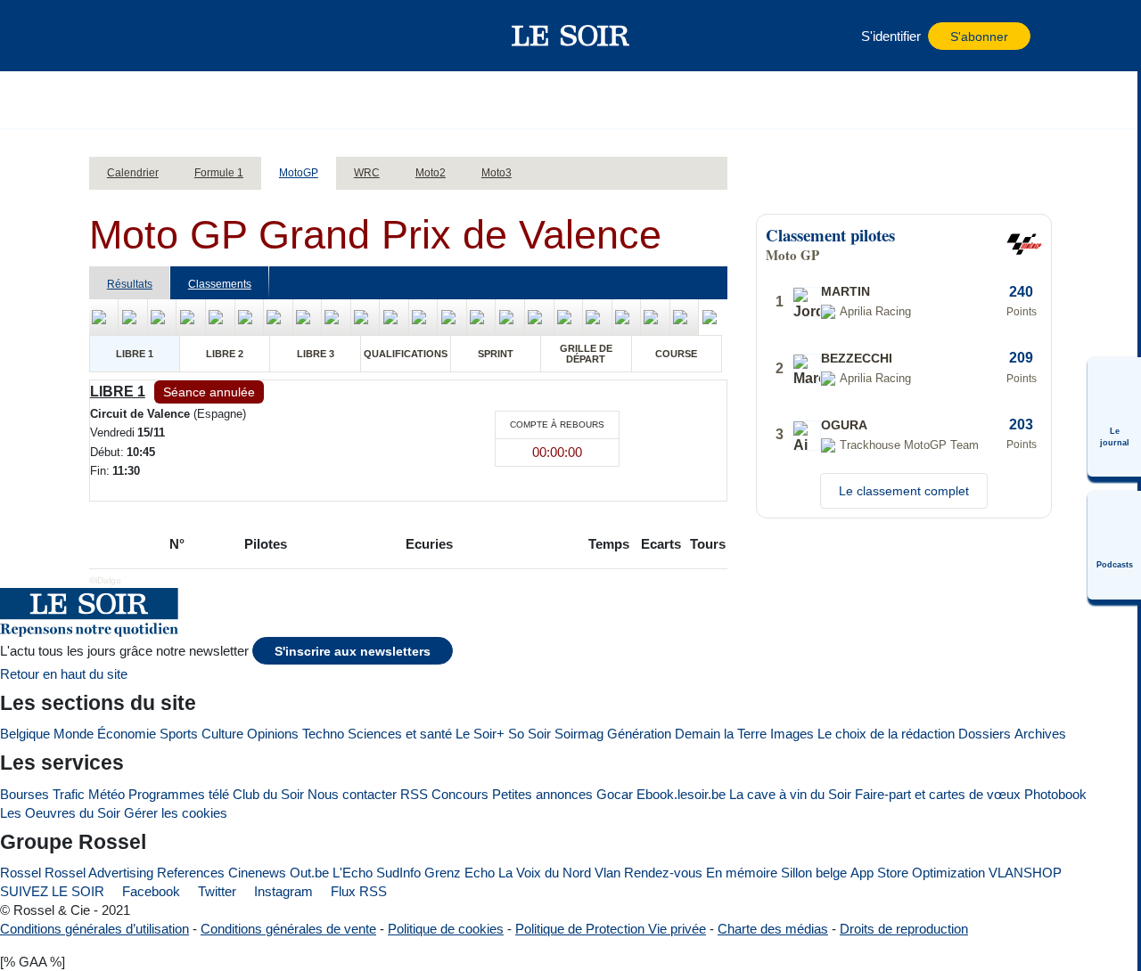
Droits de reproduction (904, 928)
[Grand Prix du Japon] (539, 317)
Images (792, 733)
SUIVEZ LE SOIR (52, 891)
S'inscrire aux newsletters (353, 651)
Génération (639, 733)
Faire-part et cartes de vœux (938, 794)
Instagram (281, 891)
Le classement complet (904, 491)
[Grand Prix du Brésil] (133, 317)
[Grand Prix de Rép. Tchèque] (336, 317)
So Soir (529, 733)
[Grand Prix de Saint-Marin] (481, 317)
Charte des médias (773, 928)
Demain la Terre (721, 733)
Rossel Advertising (99, 872)
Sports (179, 733)
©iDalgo (105, 580)
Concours (459, 794)
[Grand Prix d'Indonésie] (569, 317)
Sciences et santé (400, 733)
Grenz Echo (459, 872)
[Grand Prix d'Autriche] (510, 317)
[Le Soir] (571, 35)
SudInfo (398, 872)
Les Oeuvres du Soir (60, 812)
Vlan (607, 872)
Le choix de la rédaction (886, 733)
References (191, 872)
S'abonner (979, 37)
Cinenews (257, 872)
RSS (414, 794)
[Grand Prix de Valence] (713, 317)
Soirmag (578, 733)
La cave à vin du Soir (790, 794)
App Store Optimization (917, 872)
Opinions (273, 733)
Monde (73, 733)
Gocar (614, 794)
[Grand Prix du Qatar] (655, 317)
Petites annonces (542, 794)
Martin (845, 291)
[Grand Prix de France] (220, 317)
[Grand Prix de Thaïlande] (104, 317)
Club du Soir (268, 794)
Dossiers (984, 733)
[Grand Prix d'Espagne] (191, 317)
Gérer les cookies (175, 812)
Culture (222, 733)
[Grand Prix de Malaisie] (627, 317)
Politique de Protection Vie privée (610, 928)
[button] (133, 35)
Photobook (1055, 794)
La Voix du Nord (544, 872)
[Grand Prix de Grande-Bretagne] (423, 317)
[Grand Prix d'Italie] (278, 317)
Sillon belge (814, 872)
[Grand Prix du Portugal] (684, 317)
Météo (106, 794)
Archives (1040, 733)
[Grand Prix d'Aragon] (452, 317)
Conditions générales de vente (288, 928)
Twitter (215, 891)
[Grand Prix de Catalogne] (249, 317)
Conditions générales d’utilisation (94, 928)
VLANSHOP (1025, 872)
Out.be (309, 872)
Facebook (149, 891)
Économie (126, 733)
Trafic (69, 794)
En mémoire (741, 872)
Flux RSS (357, 891)
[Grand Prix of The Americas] (162, 317)
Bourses (24, 794)
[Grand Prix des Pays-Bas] (365, 317)
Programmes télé (178, 794)
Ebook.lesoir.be (681, 794)
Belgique (25, 733)
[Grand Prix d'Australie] (597, 317)
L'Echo (352, 872)
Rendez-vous (663, 872)
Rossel (20, 872)
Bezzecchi (856, 358)
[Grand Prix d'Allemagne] (394, 317)
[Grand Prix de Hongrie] (307, 317)
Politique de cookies (446, 928)
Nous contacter (352, 794)
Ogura (844, 425)
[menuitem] (1114, 417)
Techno (323, 733)
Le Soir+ (480, 733)
